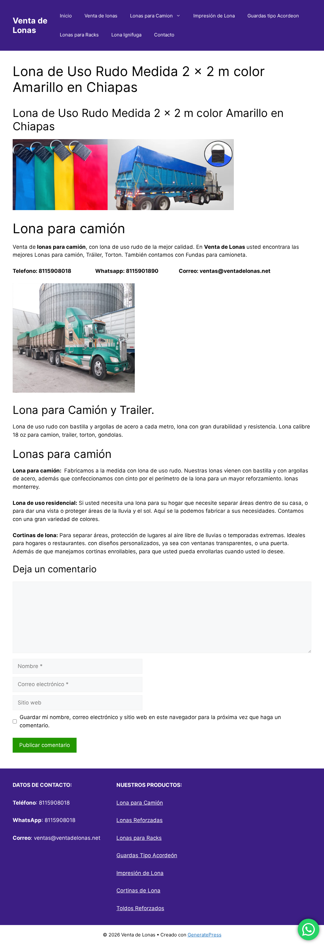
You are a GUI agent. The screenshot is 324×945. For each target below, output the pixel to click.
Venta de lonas (100, 16)
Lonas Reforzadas (139, 820)
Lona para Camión (139, 803)
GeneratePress (204, 935)
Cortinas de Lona (138, 890)
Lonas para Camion (151, 16)
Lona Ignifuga (126, 35)
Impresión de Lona (214, 16)
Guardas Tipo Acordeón (146, 855)
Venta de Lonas (30, 25)
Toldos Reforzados (140, 908)
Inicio (66, 16)
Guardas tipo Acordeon (273, 16)
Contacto (164, 35)
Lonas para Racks (79, 35)
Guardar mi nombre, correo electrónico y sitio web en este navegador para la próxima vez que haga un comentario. (150, 721)
